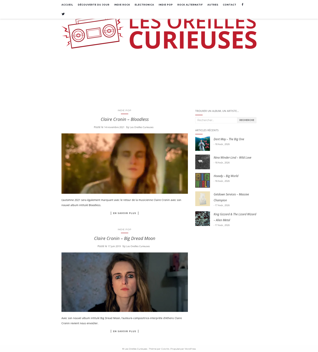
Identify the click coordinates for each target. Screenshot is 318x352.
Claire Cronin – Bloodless (125, 119)
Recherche (246, 120)
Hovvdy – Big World (226, 176)
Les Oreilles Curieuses (141, 127)
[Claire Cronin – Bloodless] (124, 163)
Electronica (144, 4)
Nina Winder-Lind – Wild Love (232, 157)
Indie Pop (166, 4)
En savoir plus (124, 213)
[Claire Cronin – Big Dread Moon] (124, 282)
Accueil (67, 4)
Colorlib (165, 348)
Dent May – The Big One (229, 139)
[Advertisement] (159, 78)
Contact (229, 4)
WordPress (190, 348)
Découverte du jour (93, 4)
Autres (212, 4)
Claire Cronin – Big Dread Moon (124, 238)
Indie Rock (122, 4)
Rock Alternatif (190, 4)
